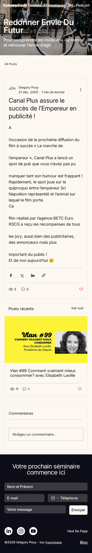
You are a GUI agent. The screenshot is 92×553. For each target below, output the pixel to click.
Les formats (31, 5)
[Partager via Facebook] (11, 275)
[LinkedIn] (8, 531)
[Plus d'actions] (80, 89)
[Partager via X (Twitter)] (22, 275)
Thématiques (54, 5)
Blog (84, 542)
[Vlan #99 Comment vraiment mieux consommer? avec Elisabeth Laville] (46, 339)
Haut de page (77, 531)
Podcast (83, 5)
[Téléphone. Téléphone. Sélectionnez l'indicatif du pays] (54, 498)
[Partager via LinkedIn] (33, 275)
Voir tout (77, 308)
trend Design (53, 542)
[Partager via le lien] (44, 275)
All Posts (10, 64)
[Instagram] (21, 531)
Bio (70, 5)
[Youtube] (33, 531)
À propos (11, 5)
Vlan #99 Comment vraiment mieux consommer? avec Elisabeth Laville (43, 373)
